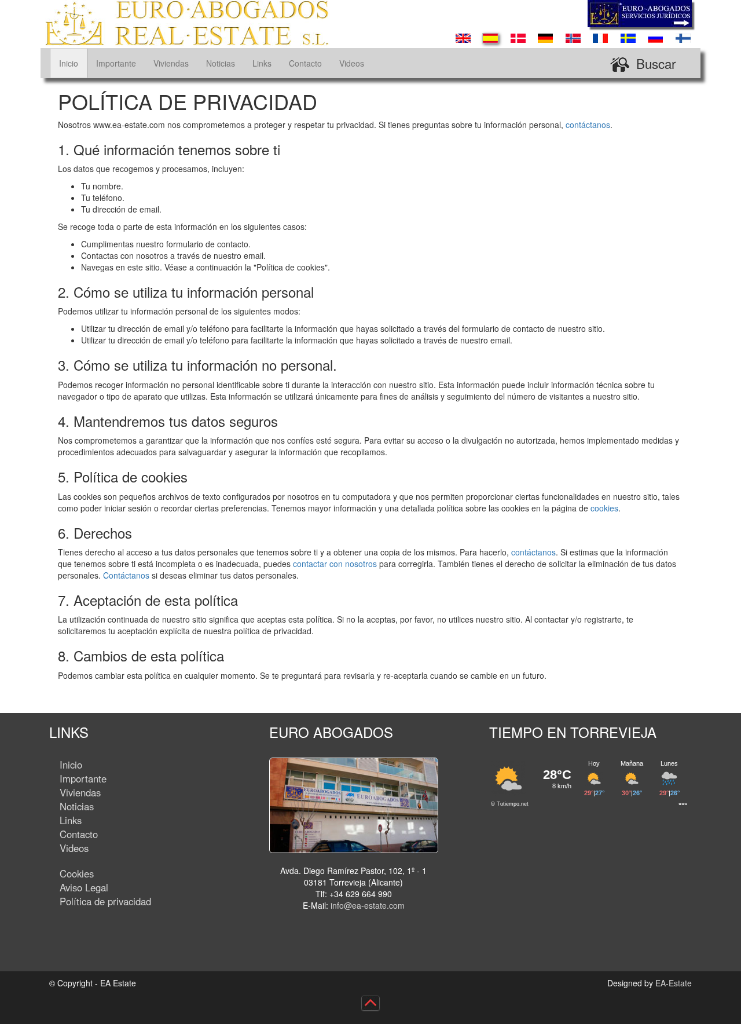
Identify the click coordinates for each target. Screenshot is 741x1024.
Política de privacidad (105, 901)
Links (262, 63)
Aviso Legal (84, 887)
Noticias (220, 63)
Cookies (77, 873)
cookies (604, 508)
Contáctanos (126, 575)
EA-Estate (673, 983)
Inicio (68, 63)
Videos (351, 63)
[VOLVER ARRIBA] (370, 1003)
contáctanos (588, 124)
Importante (116, 63)
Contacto (305, 63)
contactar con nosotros (335, 563)
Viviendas (171, 63)
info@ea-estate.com (368, 905)
